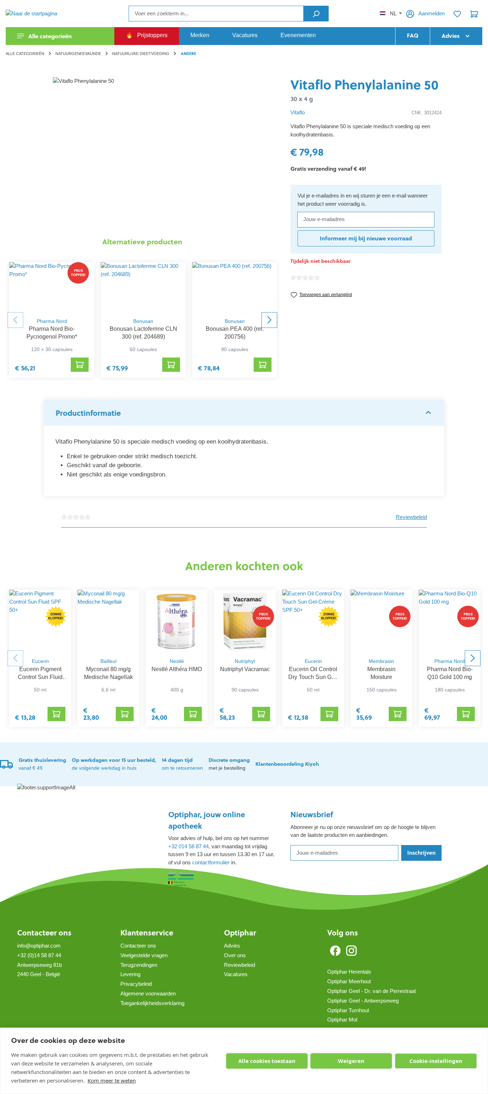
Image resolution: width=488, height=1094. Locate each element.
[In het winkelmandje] (80, 365)
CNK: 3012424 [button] (427, 112)
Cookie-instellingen (435, 1060)
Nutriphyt (245, 661)
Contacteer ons (44, 933)
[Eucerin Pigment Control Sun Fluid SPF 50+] (40, 622)
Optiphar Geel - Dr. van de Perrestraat (371, 991)
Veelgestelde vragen (144, 955)
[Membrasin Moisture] (381, 622)
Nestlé (177, 661)
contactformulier (211, 862)
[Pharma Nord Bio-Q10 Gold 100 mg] (449, 622)
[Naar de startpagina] (41, 13)
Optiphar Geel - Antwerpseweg (363, 1001)
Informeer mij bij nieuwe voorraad (366, 238)
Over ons (235, 955)
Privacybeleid (136, 984)
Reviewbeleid (411, 517)
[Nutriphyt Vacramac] (245, 622)
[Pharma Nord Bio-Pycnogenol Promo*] (51, 288)
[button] (244, 413)
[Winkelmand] (474, 13)
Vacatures (236, 974)
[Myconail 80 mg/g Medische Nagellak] (108, 622)
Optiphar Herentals (349, 972)
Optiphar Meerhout (349, 981)
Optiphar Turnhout (348, 1010)
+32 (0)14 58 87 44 (39, 955)
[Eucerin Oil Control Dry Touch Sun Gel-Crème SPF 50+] (313, 622)
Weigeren (351, 1060)
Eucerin (40, 661)
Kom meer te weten (112, 1080)
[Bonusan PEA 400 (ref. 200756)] (234, 288)
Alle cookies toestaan (266, 1060)
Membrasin (381, 661)
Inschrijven (421, 852)
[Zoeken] (316, 13)
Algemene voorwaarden (148, 993)
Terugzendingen (138, 965)
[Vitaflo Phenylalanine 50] (142, 154)
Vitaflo (297, 112)
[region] (142, 154)
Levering (130, 974)
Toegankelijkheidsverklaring (152, 1003)
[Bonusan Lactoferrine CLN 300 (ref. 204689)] (143, 288)
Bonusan (143, 321)
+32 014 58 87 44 (188, 846)
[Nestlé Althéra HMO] (177, 622)
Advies (232, 946)
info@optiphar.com (39, 946)
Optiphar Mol (342, 1019)
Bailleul (108, 661)
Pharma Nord (52, 321)
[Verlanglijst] (457, 13)
